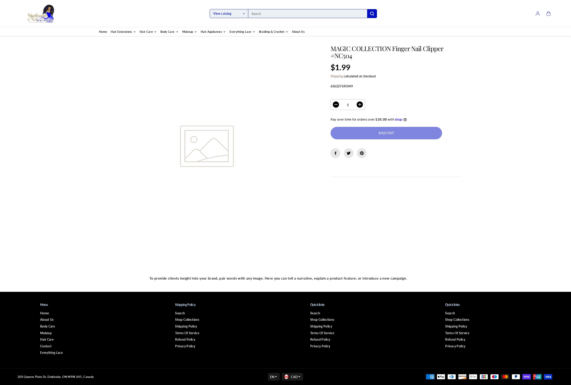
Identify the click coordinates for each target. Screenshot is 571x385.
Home (44, 313)
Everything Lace (51, 352)
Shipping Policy (186, 326)
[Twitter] (349, 153)
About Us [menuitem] (298, 31)
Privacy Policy (185, 346)
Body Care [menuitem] (167, 31)
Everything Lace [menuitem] (240, 31)
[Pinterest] (362, 153)
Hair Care (47, 339)
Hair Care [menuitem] (146, 31)
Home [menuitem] (103, 31)
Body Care (47, 326)
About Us (47, 319)
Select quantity (345, 95)
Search (180, 313)
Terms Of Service (187, 333)
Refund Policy (185, 339)
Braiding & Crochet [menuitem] (271, 31)
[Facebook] (335, 153)
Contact (46, 346)
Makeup (46, 333)
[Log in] (538, 14)
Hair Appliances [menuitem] (211, 31)
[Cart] (548, 14)
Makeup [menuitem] (187, 31)
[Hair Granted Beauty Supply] (41, 13)
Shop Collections (187, 319)
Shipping (337, 76)
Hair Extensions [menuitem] (121, 31)
